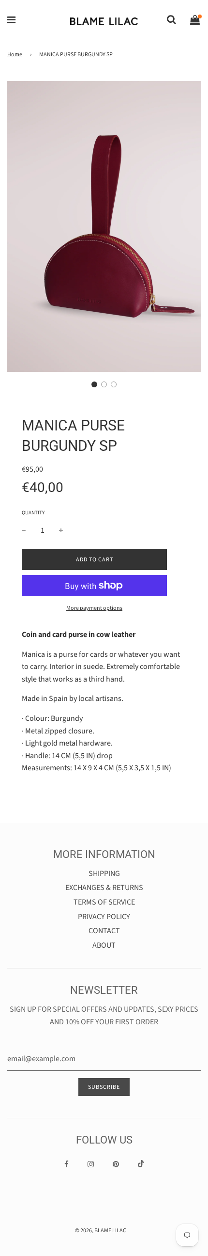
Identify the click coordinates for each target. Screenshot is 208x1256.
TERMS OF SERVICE (104, 902)
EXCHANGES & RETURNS (104, 887)
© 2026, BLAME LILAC (100, 1230)
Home (14, 54)
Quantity (33, 512)
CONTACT (104, 930)
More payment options (94, 608)
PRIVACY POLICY (104, 916)
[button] (94, 384)
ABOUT (104, 945)
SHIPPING (104, 873)
